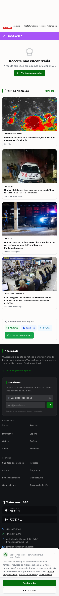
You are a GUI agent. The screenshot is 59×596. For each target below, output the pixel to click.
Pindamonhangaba (11, 477)
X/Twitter (46, 328)
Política (33, 441)
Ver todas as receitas (32, 73)
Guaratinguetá (36, 477)
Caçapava (35, 470)
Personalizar (29, 590)
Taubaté (34, 463)
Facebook (30, 328)
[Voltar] (4, 36)
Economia (34, 448)
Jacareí (5, 470)
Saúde (5, 448)
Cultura (5, 441)
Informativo (7, 434)
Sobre (5, 425)
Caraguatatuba (9, 485)
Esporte (33, 434)
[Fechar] (55, 553)
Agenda (34, 425)
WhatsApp (14, 328)
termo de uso (45, 574)
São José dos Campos (13, 463)
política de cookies (28, 574)
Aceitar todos (29, 583)
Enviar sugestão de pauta (18, 370)
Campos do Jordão (39, 485)
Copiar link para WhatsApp (21, 335)
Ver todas (49, 91)
